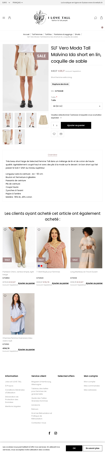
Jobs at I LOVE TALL (13, 381)
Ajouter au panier (76, 125)
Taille (53, 97)
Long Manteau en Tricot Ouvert (83, 271)
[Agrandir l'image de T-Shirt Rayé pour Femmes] (52, 247)
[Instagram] (55, 433)
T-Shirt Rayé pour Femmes (48, 271)
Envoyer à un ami (61, 134)
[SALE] (7, 268)
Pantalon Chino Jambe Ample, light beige (18, 273)
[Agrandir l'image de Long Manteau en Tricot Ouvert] (86, 247)
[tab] (52, 154)
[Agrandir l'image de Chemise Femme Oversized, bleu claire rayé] (18, 314)
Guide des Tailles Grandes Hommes (39, 399)
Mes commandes (92, 385)
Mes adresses (90, 390)
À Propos (9, 385)
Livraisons (35, 405)
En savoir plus (92, 448)
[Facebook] (49, 433)
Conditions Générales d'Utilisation (15, 391)
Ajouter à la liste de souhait (54, 134)
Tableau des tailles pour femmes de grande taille (39, 391)
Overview (52, 154)
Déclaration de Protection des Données (11, 399)
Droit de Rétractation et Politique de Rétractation (41, 416)
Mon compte (89, 381)
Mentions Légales (13, 406)
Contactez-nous (38, 422)
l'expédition (76, 71)
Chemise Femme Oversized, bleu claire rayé (17, 339)
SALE (41, 56)
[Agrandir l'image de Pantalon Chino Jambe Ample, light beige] (18, 247)
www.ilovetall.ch (95, 2)
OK (74, 448)
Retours (34, 409)
